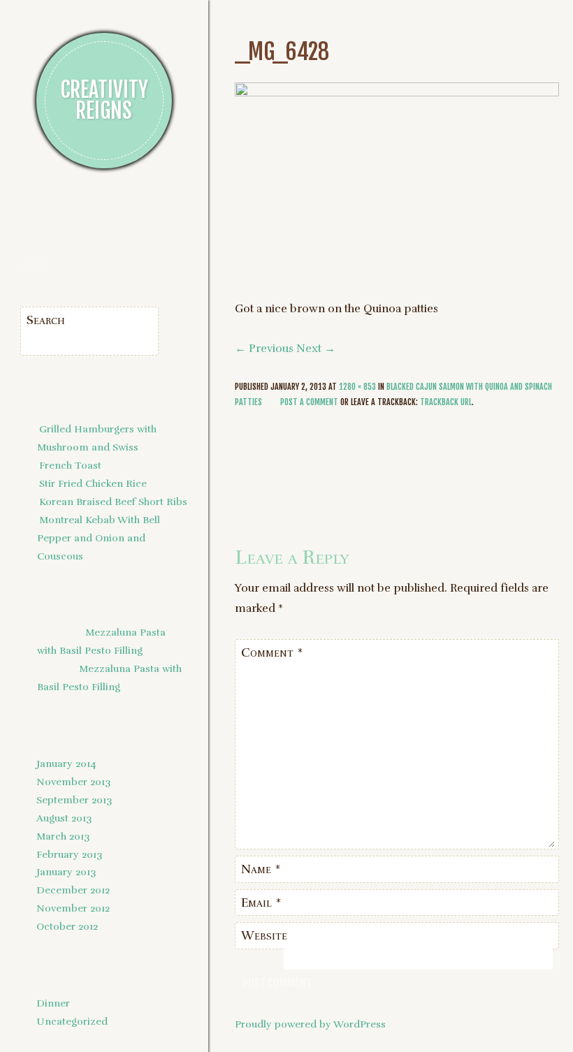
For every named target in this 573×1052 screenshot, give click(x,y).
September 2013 (74, 800)
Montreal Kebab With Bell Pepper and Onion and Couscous (98, 537)
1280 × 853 (357, 386)
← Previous (264, 349)
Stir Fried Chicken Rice (93, 483)
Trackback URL (446, 402)
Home (32, 265)
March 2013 (62, 836)
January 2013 (66, 871)
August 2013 (64, 818)
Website (264, 935)
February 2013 (69, 854)
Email (261, 902)
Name (261, 869)
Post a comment (309, 402)
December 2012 (73, 890)
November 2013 (73, 781)
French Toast (70, 465)
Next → (315, 349)
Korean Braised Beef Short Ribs (113, 501)
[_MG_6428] (397, 93)
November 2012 (73, 908)
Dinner (53, 1003)
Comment (272, 652)
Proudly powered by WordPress (310, 1024)
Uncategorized (72, 1021)
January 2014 (66, 763)
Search (46, 320)
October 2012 (67, 926)
